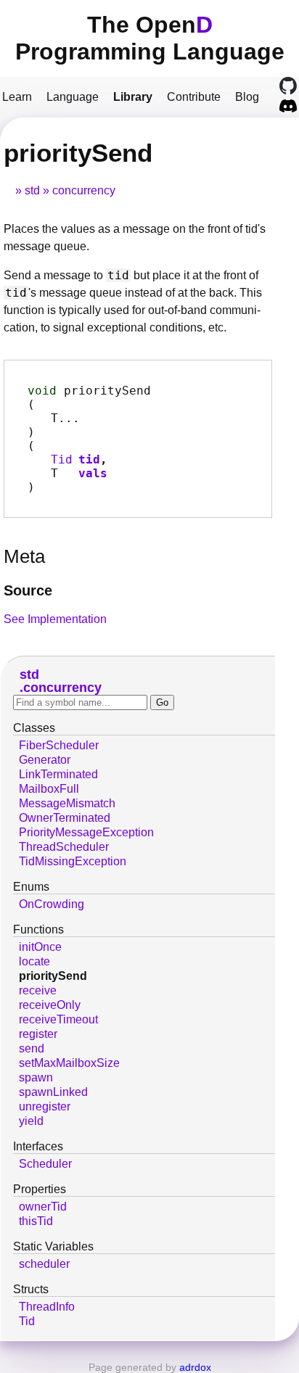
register (38, 1034)
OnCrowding (51, 904)
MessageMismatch (67, 803)
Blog (247, 97)
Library (132, 97)
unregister (44, 1106)
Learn (17, 97)
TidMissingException (72, 861)
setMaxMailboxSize (69, 1063)
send (31, 1048)
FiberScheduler (59, 745)
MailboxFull (49, 789)
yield (31, 1121)
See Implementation (55, 619)
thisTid (36, 1221)
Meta (24, 556)
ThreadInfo (47, 1306)
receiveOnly (50, 1005)
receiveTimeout (58, 1019)
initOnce (40, 947)
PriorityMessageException (86, 832)
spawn (36, 1077)
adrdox (195, 1367)
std (32, 190)
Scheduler (45, 1164)
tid (89, 459)
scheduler (44, 1264)
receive (38, 990)
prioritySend (53, 976)
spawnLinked (53, 1092)
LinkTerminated (58, 774)
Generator (44, 760)
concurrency (83, 190)
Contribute (194, 97)
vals (92, 473)
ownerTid (43, 1206)
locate (34, 961)
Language (72, 97)
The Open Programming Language (149, 38)
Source (28, 590)
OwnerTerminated (64, 818)
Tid (62, 459)
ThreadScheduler (64, 847)
